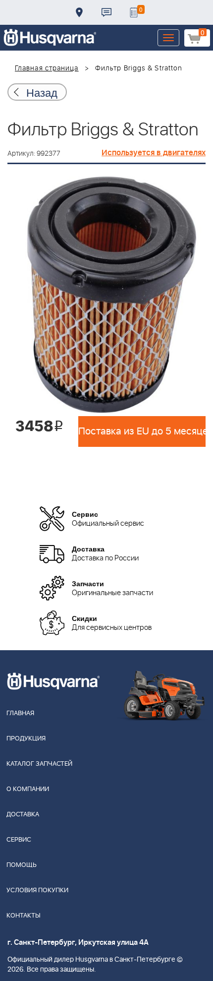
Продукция (26, 738)
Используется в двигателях (154, 153)
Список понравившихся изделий (134, 12)
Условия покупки (37, 890)
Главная (20, 713)
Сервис (18, 840)
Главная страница (47, 68)
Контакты (106, 12)
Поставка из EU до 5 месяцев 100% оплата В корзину (142, 431)
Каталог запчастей (39, 764)
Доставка (79, 12)
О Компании (27, 789)
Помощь (21, 865)
